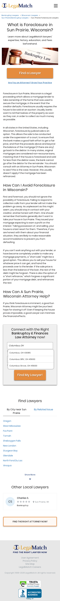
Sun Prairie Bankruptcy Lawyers (15, 18)
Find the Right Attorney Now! (30, 521)
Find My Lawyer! (30, 375)
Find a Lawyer (30, 73)
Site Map (30, 563)
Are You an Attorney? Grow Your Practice (30, 82)
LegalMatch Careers (30, 567)
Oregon (7, 421)
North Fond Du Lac (12, 460)
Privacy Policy (30, 560)
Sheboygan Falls (12, 440)
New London (9, 445)
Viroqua (7, 465)
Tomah (7, 435)
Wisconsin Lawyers (30, 15)
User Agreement (30, 557)
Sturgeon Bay (10, 450)
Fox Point (7, 430)
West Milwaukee (12, 425)
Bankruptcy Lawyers (10, 15)
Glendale (8, 455)
